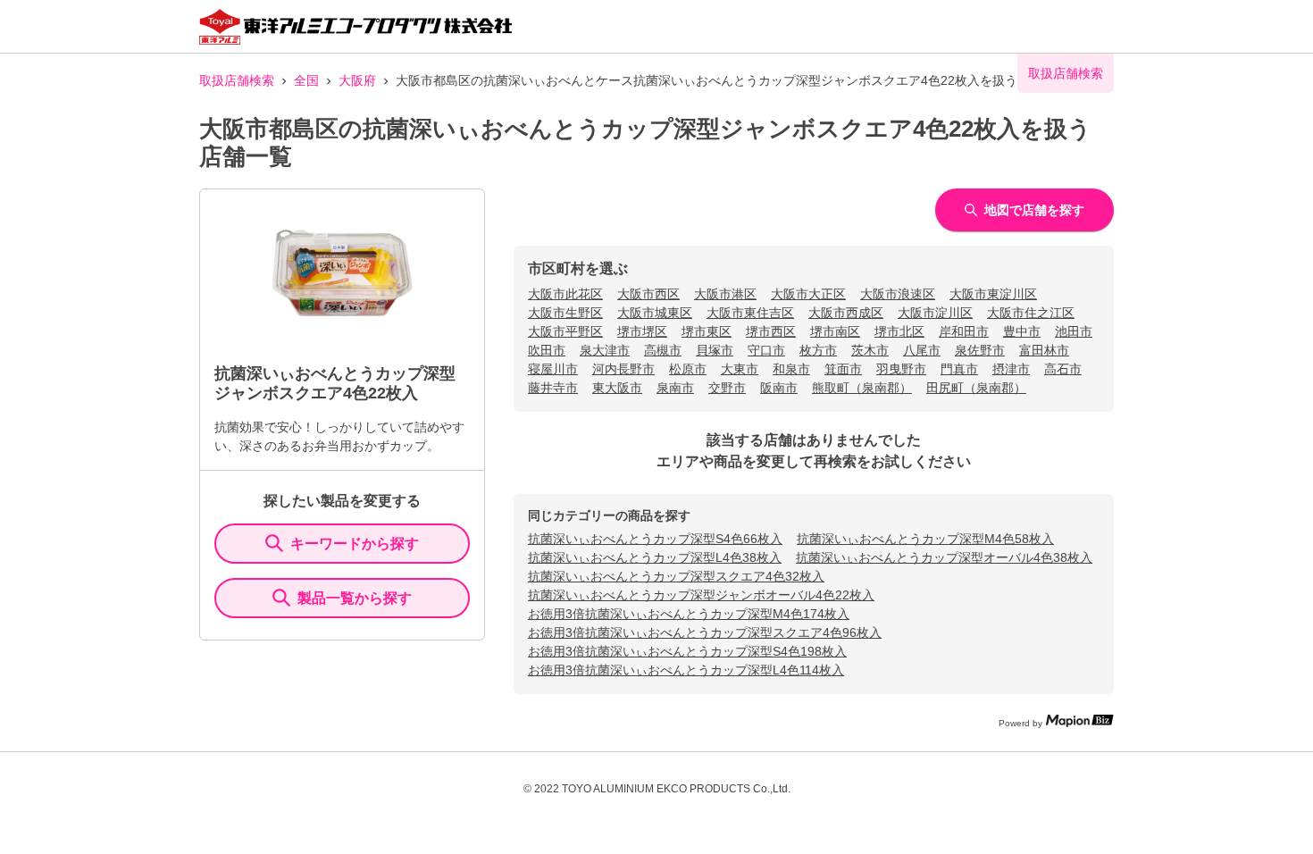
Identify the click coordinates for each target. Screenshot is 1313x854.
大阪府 (357, 80)
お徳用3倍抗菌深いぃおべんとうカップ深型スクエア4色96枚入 (705, 632)
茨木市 (870, 350)
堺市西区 (771, 331)
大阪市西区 (648, 294)
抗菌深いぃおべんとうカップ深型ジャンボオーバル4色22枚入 (701, 595)
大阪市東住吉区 (750, 313)
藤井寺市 (553, 388)
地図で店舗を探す (1034, 210)
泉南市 (675, 388)
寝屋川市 (553, 369)
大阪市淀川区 (935, 313)
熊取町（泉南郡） (862, 388)
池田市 (1073, 331)
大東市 (739, 369)
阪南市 (779, 388)
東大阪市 (617, 388)
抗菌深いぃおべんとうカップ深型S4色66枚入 (655, 539)
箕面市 (843, 369)
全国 (306, 80)
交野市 (727, 388)
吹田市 (546, 350)
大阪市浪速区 (897, 294)
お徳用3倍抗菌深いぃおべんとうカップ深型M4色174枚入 (688, 614)
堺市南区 (835, 331)
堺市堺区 (642, 331)
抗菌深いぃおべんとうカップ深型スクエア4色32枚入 (676, 576)
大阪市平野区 (565, 331)
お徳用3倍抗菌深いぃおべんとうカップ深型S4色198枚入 (687, 651)
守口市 (766, 350)
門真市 (959, 369)
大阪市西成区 (845, 313)
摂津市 (1011, 369)
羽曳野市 (901, 369)
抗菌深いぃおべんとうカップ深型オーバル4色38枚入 (944, 557)
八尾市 (922, 350)
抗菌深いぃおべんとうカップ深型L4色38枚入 (655, 557)
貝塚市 (714, 350)
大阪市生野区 (565, 313)
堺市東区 (707, 331)
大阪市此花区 (565, 294)
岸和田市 (964, 331)
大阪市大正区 (808, 294)
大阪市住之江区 (1031, 313)
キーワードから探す (354, 543)
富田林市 (1044, 350)
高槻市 (663, 350)
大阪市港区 (725, 294)
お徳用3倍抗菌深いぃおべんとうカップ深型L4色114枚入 (686, 670)
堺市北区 (899, 331)
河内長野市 (623, 369)
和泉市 (791, 369)
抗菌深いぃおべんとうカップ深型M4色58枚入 (925, 539)
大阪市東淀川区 (993, 294)
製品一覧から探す (354, 598)
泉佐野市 (980, 350)
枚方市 (818, 350)
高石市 (1063, 369)
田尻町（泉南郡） (976, 388)
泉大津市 (605, 350)
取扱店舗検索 (236, 80)
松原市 (688, 369)
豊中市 (1022, 331)
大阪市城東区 (654, 313)
